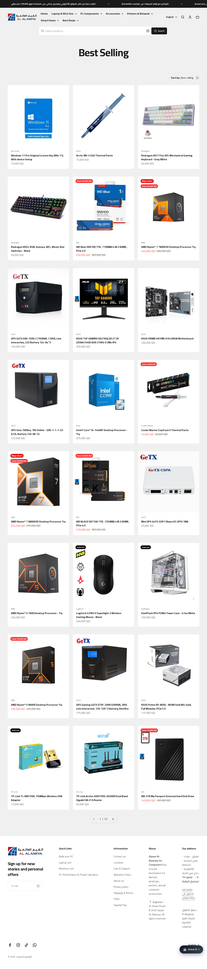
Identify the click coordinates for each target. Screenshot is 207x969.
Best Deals (69, 20)
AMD (143, 242)
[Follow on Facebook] (10, 945)
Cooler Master (147, 425)
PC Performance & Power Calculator (78, 875)
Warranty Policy (122, 875)
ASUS (78, 334)
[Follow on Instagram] (18, 945)
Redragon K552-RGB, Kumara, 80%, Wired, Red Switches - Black (37, 248)
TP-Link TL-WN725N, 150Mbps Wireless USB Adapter (36, 798)
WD (77, 242)
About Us (119, 881)
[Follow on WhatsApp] (35, 945)
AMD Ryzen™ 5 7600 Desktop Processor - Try (36, 613)
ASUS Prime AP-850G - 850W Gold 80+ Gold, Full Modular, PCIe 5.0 (166, 706)
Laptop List (65, 863)
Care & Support (122, 869)
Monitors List (66, 869)
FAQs (117, 899)
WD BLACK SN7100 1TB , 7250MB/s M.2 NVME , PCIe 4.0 (103, 523)
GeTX (13, 334)
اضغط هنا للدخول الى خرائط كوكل (188, 893)
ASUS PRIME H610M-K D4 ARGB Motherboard (167, 338)
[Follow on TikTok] (26, 945)
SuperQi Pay (120, 905)
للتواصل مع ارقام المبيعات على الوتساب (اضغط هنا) (119, 4)
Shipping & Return (123, 893)
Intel (78, 425)
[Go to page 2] (113, 819)
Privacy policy (121, 887)
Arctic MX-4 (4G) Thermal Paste (94, 155)
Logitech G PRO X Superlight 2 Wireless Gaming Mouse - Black (98, 615)
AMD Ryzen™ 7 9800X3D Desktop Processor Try (38, 521)
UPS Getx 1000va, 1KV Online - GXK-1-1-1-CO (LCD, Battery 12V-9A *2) (37, 432)
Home (44, 13)
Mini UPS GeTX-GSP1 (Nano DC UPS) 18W (164, 521)
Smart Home (48, 20)
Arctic (78, 151)
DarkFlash (145, 609)
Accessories (113, 14)
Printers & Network (138, 14)
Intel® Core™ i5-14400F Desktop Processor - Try (101, 432)
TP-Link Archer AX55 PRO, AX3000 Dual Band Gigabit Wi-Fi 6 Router (102, 798)
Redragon (145, 151)
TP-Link (14, 792)
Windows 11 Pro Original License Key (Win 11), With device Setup (37, 157)
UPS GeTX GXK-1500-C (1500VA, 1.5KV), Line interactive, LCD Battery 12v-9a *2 (36, 340)
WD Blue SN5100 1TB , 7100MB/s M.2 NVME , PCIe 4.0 (101, 248)
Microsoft (15, 151)
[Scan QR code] (148, 31)
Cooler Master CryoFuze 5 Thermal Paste (165, 430)
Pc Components (90, 14)
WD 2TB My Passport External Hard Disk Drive (167, 796)
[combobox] (92, 31)
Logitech (80, 609)
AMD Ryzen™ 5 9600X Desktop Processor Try (36, 704)
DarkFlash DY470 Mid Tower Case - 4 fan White (168, 613)
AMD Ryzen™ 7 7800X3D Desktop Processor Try (168, 246)
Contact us (120, 856)
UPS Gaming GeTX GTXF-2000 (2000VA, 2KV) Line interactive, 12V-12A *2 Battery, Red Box (102, 706)
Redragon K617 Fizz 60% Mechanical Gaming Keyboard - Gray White (166, 157)
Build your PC (66, 856)
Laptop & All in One (62, 14)
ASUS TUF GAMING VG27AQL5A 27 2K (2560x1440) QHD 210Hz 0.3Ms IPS (97, 340)
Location (118, 863)
